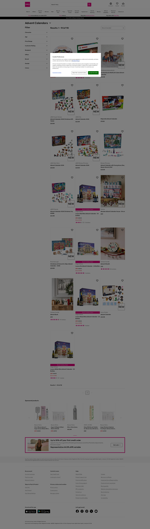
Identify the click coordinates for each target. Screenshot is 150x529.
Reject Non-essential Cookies (79, 72)
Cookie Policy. (75, 61)
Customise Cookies (56, 72)
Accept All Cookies (93, 72)
